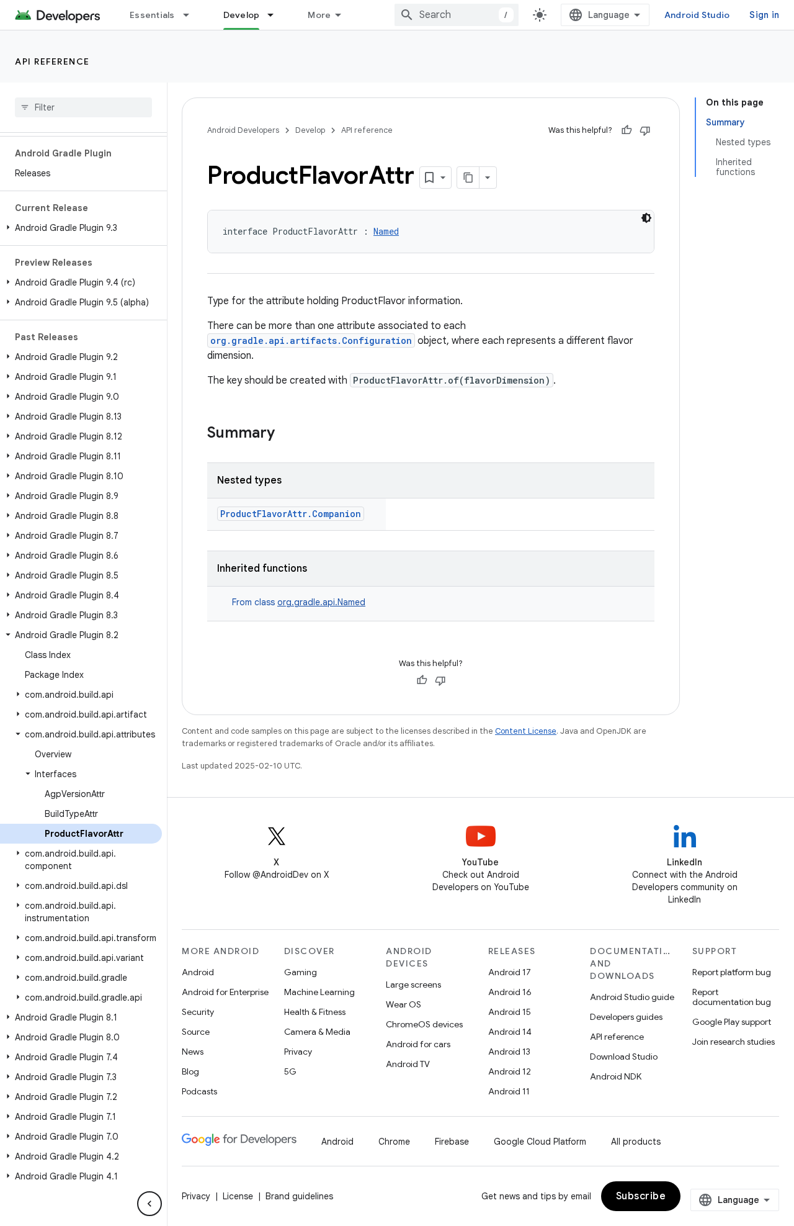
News (192, 1051)
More (319, 14)
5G (290, 1071)
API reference (52, 61)
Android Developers (243, 130)
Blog (190, 1071)
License (238, 1196)
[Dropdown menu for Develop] (276, 15)
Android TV (408, 1064)
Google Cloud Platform (540, 1141)
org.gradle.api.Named (321, 602)
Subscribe (641, 1196)
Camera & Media (317, 1031)
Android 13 (509, 1051)
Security (198, 1011)
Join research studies (733, 1041)
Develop (241, 14)
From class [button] (298, 602)
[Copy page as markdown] (468, 177)
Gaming (300, 972)
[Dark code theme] (646, 217)
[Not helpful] (645, 130)
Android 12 (509, 1071)
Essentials (152, 14)
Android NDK (615, 1076)
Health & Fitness (315, 1011)
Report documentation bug (731, 996)
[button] (81, 228)
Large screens (413, 984)
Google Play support (731, 1021)
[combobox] (457, 15)
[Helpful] (626, 130)
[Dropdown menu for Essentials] (191, 15)
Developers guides (626, 1016)
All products (636, 1141)
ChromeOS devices (424, 1024)
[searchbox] (83, 107)
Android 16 (510, 992)
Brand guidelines (299, 1196)
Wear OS (403, 1004)
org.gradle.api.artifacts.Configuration (311, 340)
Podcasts (199, 1091)
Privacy (298, 1051)
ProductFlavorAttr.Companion (290, 514)
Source (196, 1031)
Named (386, 231)
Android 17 (509, 972)
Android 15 (509, 1011)
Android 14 (510, 1031)
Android (198, 972)
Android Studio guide (632, 997)
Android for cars (418, 1044)
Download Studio (624, 1056)
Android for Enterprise (225, 992)
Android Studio (697, 14)
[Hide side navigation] (149, 1203)
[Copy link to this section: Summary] (287, 433)
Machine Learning (319, 992)
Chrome (394, 1141)
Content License (525, 731)
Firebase (452, 1141)
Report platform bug (731, 972)
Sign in (764, 14)
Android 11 (509, 1091)
